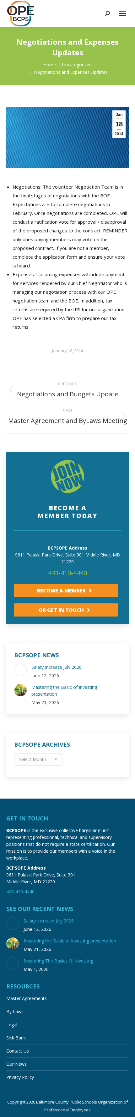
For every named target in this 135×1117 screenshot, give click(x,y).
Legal (11, 1025)
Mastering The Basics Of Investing (58, 961)
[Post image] (20, 670)
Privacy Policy (20, 1077)
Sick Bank (16, 1038)
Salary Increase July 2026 (56, 667)
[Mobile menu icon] (122, 13)
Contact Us (17, 1051)
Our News (16, 1064)
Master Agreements (26, 998)
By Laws (15, 1011)
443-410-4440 (67, 573)
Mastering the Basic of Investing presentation (64, 690)
